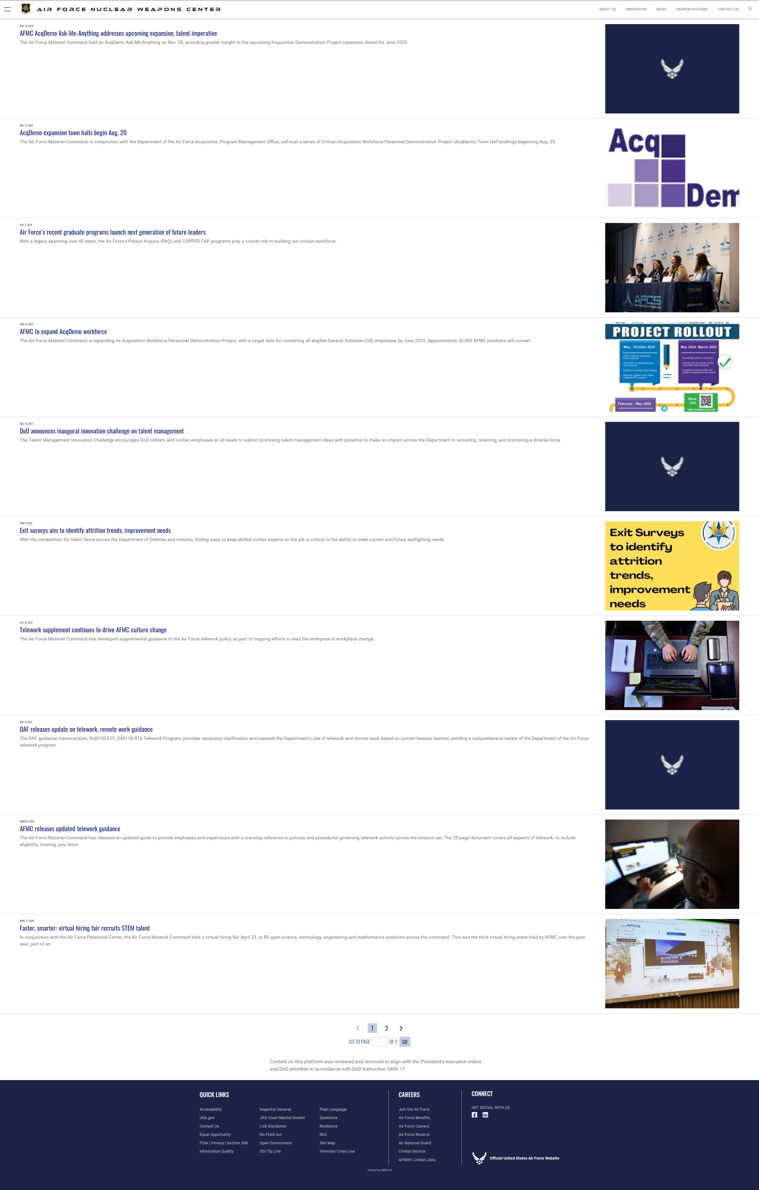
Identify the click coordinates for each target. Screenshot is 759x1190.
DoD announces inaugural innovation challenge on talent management (102, 430)
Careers (409, 1094)
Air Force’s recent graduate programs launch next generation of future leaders (113, 231)
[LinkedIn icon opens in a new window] (485, 1115)
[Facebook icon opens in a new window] (475, 1115)
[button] (6, 9)
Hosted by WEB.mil (380, 1170)
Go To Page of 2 (373, 1041)
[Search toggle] (749, 9)
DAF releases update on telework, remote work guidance (86, 729)
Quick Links (214, 1094)
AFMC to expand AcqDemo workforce (63, 331)
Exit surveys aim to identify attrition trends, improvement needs (95, 530)
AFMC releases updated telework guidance (70, 828)
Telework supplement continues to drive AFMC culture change (93, 629)
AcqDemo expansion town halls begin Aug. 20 (73, 132)
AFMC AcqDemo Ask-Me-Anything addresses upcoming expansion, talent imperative (118, 33)
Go (404, 1041)
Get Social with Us (491, 1107)
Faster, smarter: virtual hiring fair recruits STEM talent (85, 927)
